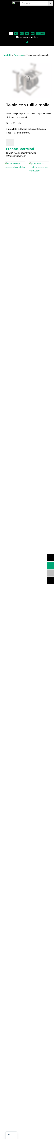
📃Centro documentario (27, 37)
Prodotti (7, 55)
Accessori (19, 55)
